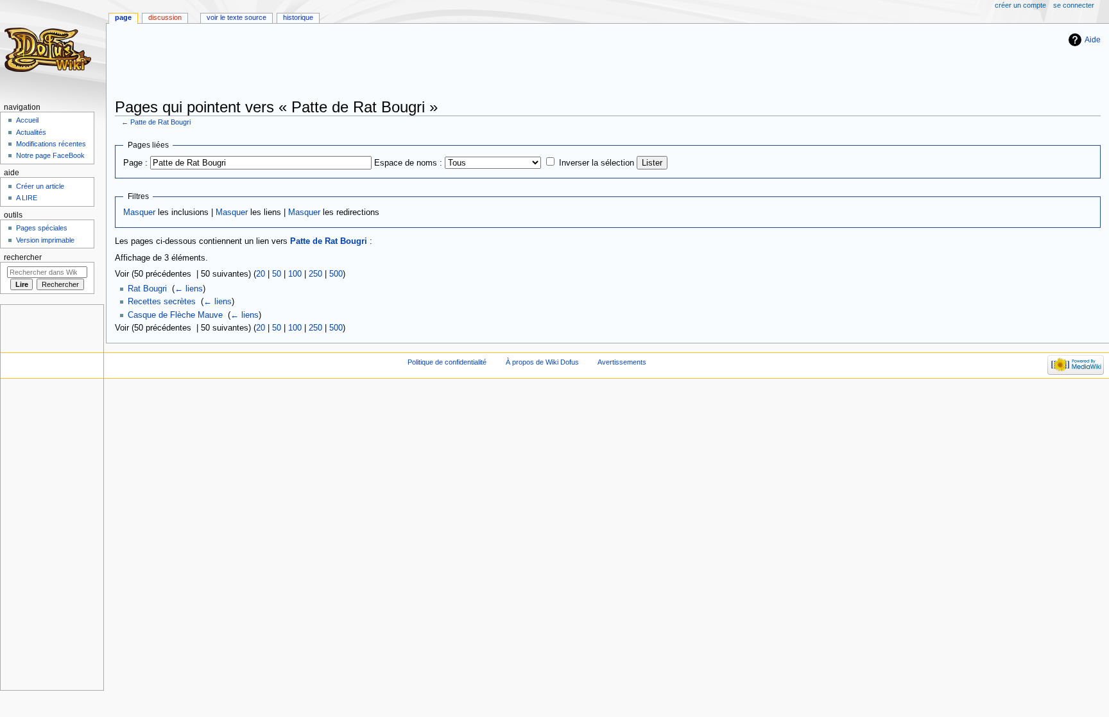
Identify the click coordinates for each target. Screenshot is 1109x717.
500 (336, 274)
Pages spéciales (41, 228)
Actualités (31, 132)
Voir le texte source (236, 17)
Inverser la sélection (596, 163)
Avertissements (621, 362)
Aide (1093, 39)
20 (260, 274)
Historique (298, 17)
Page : (135, 163)
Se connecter (1073, 5)
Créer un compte (1020, 5)
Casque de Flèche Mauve (175, 315)
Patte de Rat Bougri (160, 122)
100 (295, 274)
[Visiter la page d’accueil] (49, 49)
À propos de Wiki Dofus (542, 362)
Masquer (139, 212)
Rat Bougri (147, 288)
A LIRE (26, 198)
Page (123, 17)
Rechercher (23, 257)
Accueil (27, 120)
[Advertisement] (348, 62)
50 (276, 274)
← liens (189, 288)
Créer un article (40, 186)
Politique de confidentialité (447, 362)
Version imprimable (45, 240)
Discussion (165, 17)
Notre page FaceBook (50, 155)
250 (315, 274)
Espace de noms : (408, 163)
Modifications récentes (51, 144)
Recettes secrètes (162, 301)
